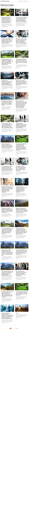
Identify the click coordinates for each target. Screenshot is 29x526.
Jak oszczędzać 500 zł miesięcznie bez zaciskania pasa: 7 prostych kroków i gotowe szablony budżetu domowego (21, 168)
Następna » (17, 328)
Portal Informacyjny (5, 1)
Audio (17, 313)
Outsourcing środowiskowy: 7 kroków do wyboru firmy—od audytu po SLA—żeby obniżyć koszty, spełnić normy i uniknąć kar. (21, 61)
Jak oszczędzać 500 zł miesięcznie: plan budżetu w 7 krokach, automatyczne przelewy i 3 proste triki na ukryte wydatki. (21, 273)
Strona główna (26, 1)
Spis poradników (20, 1)
